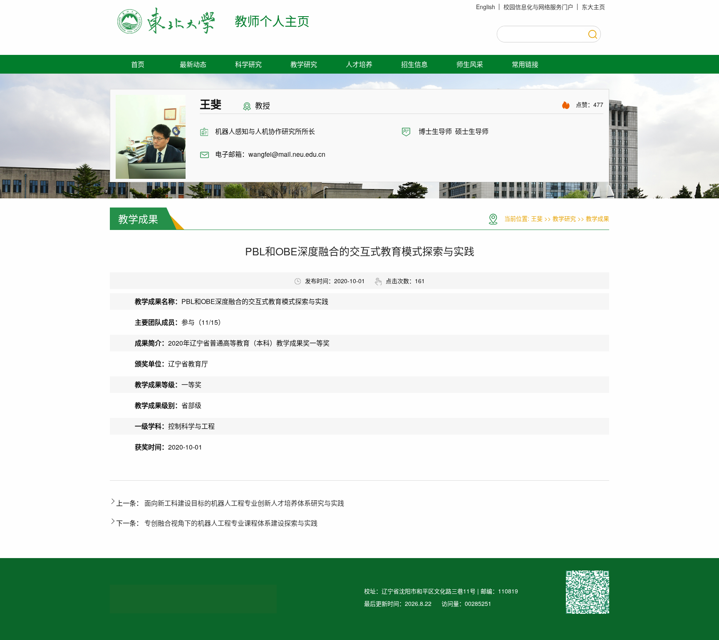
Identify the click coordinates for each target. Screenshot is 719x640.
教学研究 (303, 64)
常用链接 (525, 64)
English (485, 6)
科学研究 (248, 64)
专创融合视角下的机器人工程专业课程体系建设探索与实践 (230, 523)
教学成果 (597, 218)
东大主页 (593, 6)
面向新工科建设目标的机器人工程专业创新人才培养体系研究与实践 (244, 503)
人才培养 (359, 64)
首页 (137, 64)
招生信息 (414, 64)
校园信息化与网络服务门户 (538, 6)
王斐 (537, 218)
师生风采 (469, 64)
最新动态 (193, 64)
